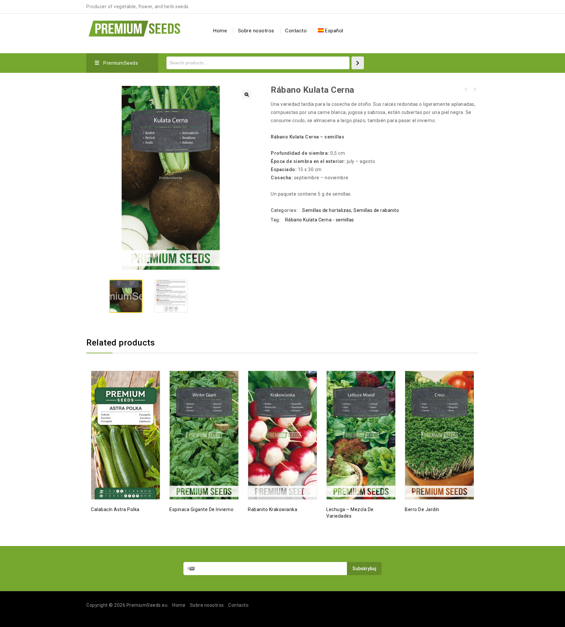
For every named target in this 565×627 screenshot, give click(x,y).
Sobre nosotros (256, 31)
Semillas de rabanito (376, 210)
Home (220, 31)
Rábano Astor (466, 89)
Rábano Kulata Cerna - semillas (319, 219)
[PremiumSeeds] (134, 27)
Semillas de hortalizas (326, 210)
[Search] (357, 62)
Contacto (296, 31)
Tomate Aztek (474, 89)
